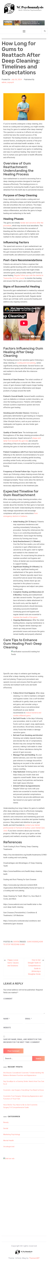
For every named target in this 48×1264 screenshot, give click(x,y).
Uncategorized (8, 1147)
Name (6, 1019)
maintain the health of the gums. (25, 617)
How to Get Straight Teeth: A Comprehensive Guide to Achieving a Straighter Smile (34, 967)
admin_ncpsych (8, 82)
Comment (8, 999)
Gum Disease (33, 942)
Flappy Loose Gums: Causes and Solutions (13, 963)
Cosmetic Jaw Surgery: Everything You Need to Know (23, 1090)
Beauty (6, 1122)
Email (28, 1019)
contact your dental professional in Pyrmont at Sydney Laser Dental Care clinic (24, 828)
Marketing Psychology (11, 1134)
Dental (16, 942)
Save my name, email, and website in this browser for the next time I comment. (22, 1040)
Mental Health (8, 1140)
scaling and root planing (26, 363)
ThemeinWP (34, 1258)
